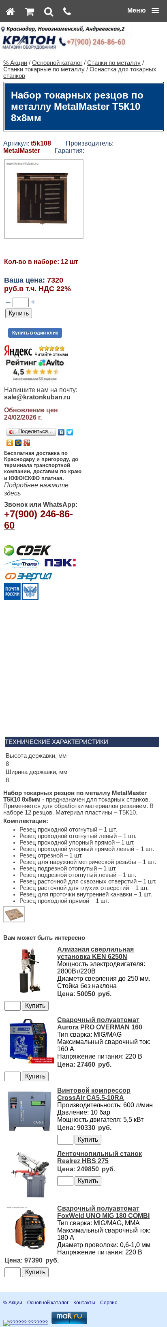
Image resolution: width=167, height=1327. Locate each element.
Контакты (84, 1303)
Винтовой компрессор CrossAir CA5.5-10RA (94, 1094)
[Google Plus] (27, 442)
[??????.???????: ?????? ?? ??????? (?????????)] (25, 1323)
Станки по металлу (114, 63)
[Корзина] (29, 11)
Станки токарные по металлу (44, 69)
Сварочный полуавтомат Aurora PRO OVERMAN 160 (99, 1023)
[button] (143, 10)
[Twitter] (70, 432)
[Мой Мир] (18, 442)
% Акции (15, 63)
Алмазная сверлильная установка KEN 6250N (95, 953)
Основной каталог (57, 63)
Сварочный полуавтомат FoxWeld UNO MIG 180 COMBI (103, 1212)
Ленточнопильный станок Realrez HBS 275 (99, 1157)
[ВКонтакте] (61, 432)
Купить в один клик (35, 333)
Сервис (108, 1303)
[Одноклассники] (10, 442)
